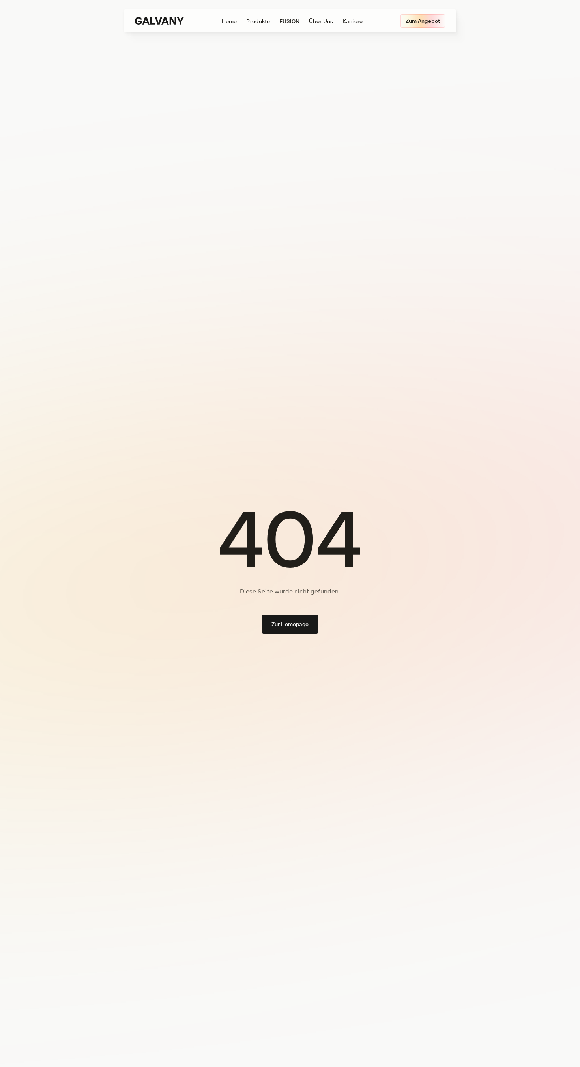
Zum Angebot (423, 20)
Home (229, 21)
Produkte (257, 21)
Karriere (352, 21)
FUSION (289, 21)
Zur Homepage (290, 624)
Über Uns (321, 21)
